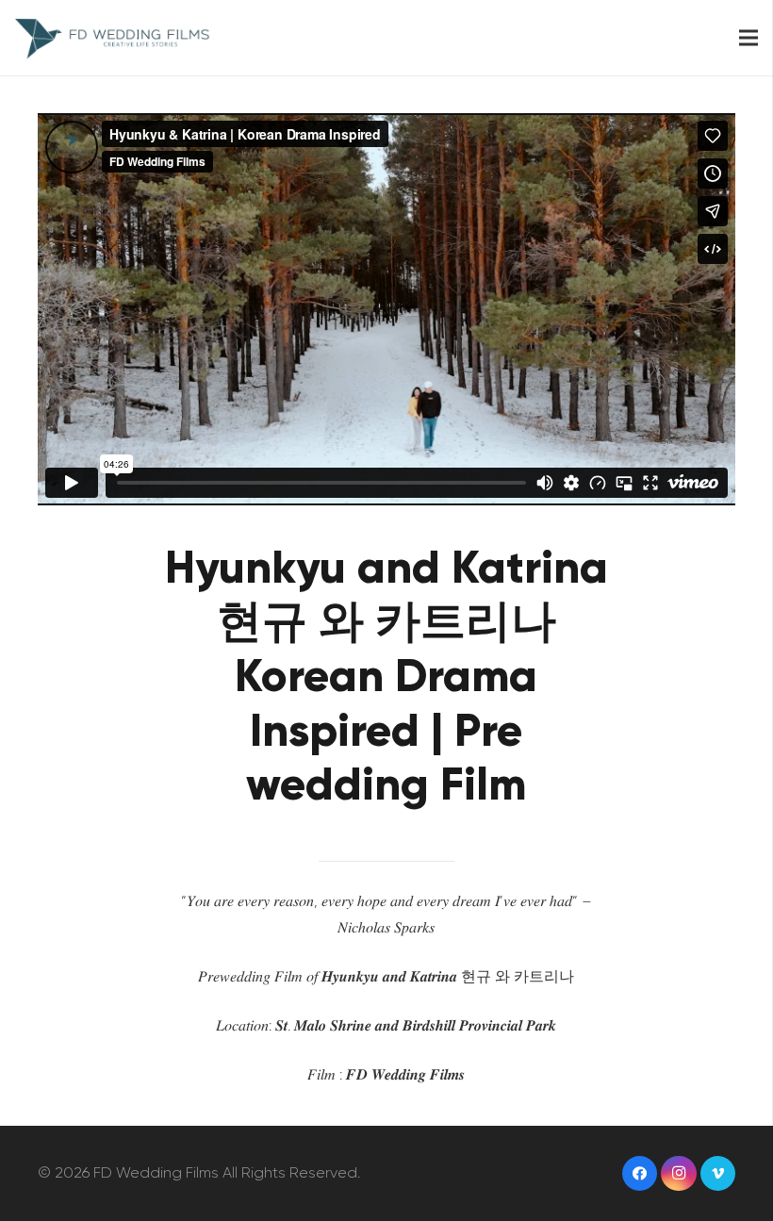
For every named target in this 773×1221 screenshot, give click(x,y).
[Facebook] (640, 1174)
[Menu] (748, 37)
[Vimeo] (718, 1174)
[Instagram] (679, 1174)
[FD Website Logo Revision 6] (113, 37)
